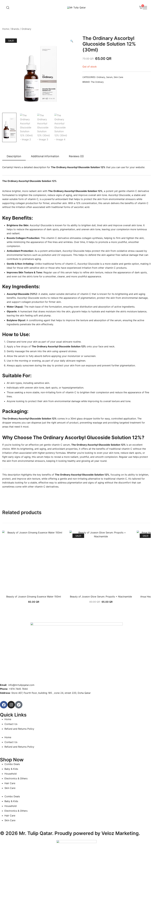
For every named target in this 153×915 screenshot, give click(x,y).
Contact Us (10, 723)
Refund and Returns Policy (19, 728)
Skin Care (118, 77)
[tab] (14, 156)
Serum (109, 77)
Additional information (45, 156)
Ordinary (26, 28)
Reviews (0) (76, 156)
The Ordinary (97, 82)
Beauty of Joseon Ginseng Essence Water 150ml (33, 596)
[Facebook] (3, 704)
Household (10, 773)
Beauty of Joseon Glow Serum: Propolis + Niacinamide (101, 596)
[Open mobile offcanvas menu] (145, 8)
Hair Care (9, 783)
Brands (15, 28)
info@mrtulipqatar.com (21, 684)
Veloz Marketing (120, 833)
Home (5, 28)
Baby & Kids (11, 768)
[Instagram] (11, 704)
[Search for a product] (8, 7)
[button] (71, 41)
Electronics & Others (15, 778)
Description (14, 156)
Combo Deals (12, 764)
